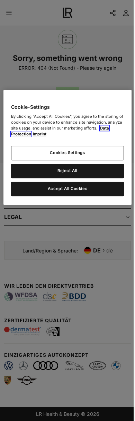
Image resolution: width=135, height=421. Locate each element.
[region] (67, 147)
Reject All (67, 171)
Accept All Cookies (67, 188)
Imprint (39, 134)
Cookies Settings (67, 153)
